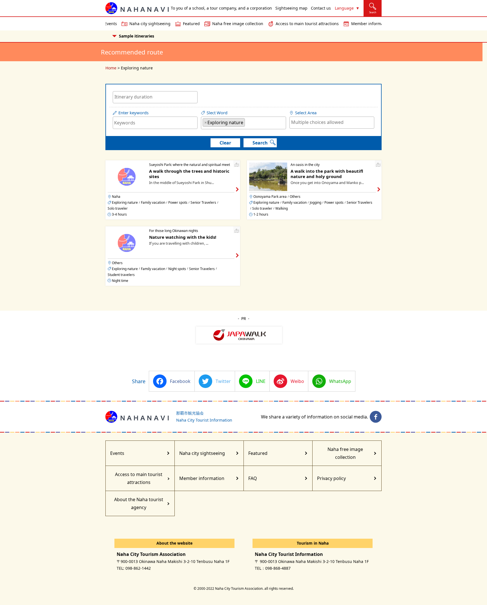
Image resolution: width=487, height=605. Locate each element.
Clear (225, 143)
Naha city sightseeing (150, 23)
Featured (191, 23)
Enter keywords (133, 113)
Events (111, 23)
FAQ (252, 478)
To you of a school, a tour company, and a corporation (221, 8)
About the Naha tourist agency (138, 503)
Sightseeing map (291, 8)
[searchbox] (155, 97)
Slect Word (217, 113)
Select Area (305, 113)
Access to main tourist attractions (307, 23)
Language (344, 8)
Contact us (321, 8)
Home (110, 68)
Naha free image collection (237, 23)
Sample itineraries (136, 36)
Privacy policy (331, 478)
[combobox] (155, 97)
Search (260, 143)
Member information (371, 23)
